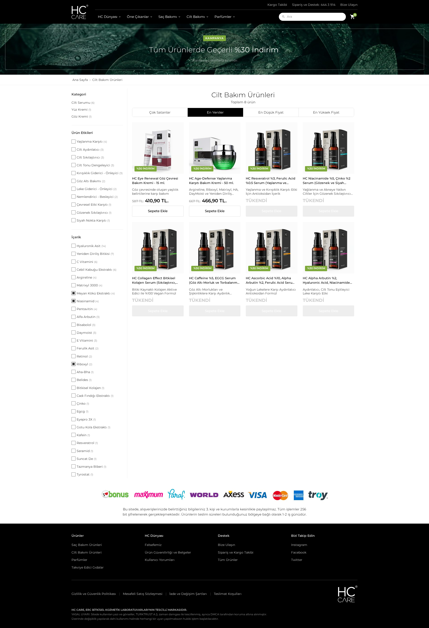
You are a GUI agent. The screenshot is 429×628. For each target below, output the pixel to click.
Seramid (85, 451)
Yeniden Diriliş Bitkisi (95, 254)
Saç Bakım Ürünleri (87, 545)
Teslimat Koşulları (228, 594)
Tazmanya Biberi (91, 467)
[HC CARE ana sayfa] (83, 12)
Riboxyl (84, 364)
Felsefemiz (153, 545)
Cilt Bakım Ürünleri (87, 552)
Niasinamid (88, 301)
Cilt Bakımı (196, 17)
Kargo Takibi (277, 4)
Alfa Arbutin (88, 317)
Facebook (298, 552)
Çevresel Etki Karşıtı (94, 205)
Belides (84, 380)
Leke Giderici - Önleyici (97, 189)
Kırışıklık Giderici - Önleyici (100, 173)
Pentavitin (87, 309)
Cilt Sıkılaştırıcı (90, 157)
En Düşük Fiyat (271, 112)
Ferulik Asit (88, 348)
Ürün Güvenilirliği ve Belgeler (168, 552)
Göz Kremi (82, 116)
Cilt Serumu (83, 103)
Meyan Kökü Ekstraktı (96, 293)
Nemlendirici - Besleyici (97, 197)
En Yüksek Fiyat (326, 112)
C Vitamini (87, 262)
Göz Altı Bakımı (91, 181)
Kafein (83, 435)
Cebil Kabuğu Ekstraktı (96, 270)
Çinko (83, 404)
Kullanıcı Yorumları (160, 560)
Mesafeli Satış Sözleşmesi (142, 594)
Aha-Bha (85, 372)
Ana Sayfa (80, 80)
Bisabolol (86, 325)
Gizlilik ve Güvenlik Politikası (94, 594)
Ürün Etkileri (82, 133)
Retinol (84, 356)
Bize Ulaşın (349, 4)
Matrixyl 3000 (89, 285)
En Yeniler (215, 112)
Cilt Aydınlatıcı (90, 150)
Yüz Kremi (81, 110)
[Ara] (283, 16)
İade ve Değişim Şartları (188, 594)
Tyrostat (85, 474)
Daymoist (86, 333)
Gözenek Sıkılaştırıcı (94, 213)
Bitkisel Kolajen (90, 388)
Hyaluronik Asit (91, 246)
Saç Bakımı (167, 17)
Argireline (87, 277)
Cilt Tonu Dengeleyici (95, 165)
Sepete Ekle (158, 211)
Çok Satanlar (159, 112)
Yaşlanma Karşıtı (92, 142)
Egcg (82, 411)
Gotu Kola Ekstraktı (93, 427)
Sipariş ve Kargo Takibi (235, 552)
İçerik (76, 237)
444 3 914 (313, 4)
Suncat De (87, 459)
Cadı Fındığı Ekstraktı (95, 396)
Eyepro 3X (86, 419)
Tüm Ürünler (228, 560)
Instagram (299, 545)
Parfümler (222, 17)
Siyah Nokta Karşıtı (93, 220)
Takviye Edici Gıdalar (88, 567)
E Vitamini (87, 340)
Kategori (79, 94)
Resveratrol (87, 443)
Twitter (296, 560)
